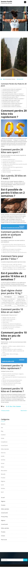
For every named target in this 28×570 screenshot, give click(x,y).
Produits (3, 477)
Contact (3, 535)
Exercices (3, 452)
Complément (4, 442)
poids (14, 406)
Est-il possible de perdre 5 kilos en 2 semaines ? (13, 94)
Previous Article (5, 410)
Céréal (2, 438)
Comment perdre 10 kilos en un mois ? (11, 101)
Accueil (3, 497)
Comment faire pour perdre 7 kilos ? (10, 97)
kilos (11, 406)
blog (2, 431)
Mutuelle (3, 474)
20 (8, 406)
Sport (2, 492)
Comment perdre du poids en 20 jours (14, 19)
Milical (2, 467)
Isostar (2, 463)
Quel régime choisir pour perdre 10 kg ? (11, 100)
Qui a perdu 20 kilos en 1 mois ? (10, 92)
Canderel (3, 434)
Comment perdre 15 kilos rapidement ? (11, 105)
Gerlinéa (3, 460)
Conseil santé (4, 445)
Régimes (3, 481)
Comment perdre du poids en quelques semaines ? (14, 95)
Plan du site (4, 539)
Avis (2, 427)
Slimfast (3, 488)
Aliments (3, 424)
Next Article (24, 410)
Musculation (4, 470)
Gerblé (2, 456)
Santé (2, 485)
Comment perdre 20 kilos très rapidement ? (12, 89)
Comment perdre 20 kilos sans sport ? (11, 90)
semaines (18, 406)
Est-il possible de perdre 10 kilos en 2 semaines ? (13, 98)
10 (6, 406)
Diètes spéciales (5, 449)
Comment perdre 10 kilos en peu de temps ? (13, 103)
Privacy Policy (4, 516)
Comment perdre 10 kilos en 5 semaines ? (12, 106)
